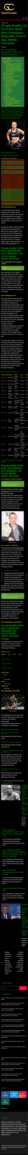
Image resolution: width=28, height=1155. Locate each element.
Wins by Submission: (9, 90)
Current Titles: (8, 92)
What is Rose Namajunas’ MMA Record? (12, 101)
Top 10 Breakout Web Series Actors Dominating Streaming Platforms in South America (11, 1015)
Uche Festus (3, 47)
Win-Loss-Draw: (8, 87)
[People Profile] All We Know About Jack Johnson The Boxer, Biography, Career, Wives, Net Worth (13, 1004)
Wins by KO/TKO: (9, 89)
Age (5, 780)
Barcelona (8, 780)
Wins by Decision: (9, 91)
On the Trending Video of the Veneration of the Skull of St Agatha (13, 998)
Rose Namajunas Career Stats (10, 85)
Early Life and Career (8, 74)
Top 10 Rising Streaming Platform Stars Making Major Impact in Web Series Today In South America (13, 1020)
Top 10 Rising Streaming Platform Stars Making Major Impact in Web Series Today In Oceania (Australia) (14, 853)
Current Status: (8, 86)
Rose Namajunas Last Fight (9, 97)
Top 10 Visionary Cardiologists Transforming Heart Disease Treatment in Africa (13, 833)
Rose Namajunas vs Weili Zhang (11, 82)
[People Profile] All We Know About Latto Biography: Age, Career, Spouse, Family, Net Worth (12, 630)
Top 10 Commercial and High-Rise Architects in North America (12, 1042)
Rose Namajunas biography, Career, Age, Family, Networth (11, 61)
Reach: (7, 94)
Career (20, 780)
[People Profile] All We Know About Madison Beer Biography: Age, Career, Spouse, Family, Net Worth (12, 470)
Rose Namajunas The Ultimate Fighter (11, 76)
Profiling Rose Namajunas (9, 73)
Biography (13, 780)
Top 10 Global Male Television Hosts (13, 889)
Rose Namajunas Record (9, 78)
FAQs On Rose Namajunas (10, 99)
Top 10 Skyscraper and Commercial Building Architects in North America (13, 1047)
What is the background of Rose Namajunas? (13, 105)
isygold (3, 845)
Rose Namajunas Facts (8, 71)
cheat (23, 780)
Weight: (7, 95)
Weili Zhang (20, 548)
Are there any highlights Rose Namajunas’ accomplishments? (13, 104)
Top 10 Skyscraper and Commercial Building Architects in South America (13, 1036)
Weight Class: (8, 96)
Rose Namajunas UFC (8, 77)
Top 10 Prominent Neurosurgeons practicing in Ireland (13, 872)
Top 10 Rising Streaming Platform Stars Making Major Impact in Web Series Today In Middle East (13, 1031)
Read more (3, 1108)
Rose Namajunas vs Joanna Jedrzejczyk (13, 81)
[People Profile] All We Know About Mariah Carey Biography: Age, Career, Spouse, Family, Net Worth (12, 253)
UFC (11, 301)
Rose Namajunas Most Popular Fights (11, 80)
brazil (17, 780)
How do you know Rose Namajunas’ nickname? (14, 100)
